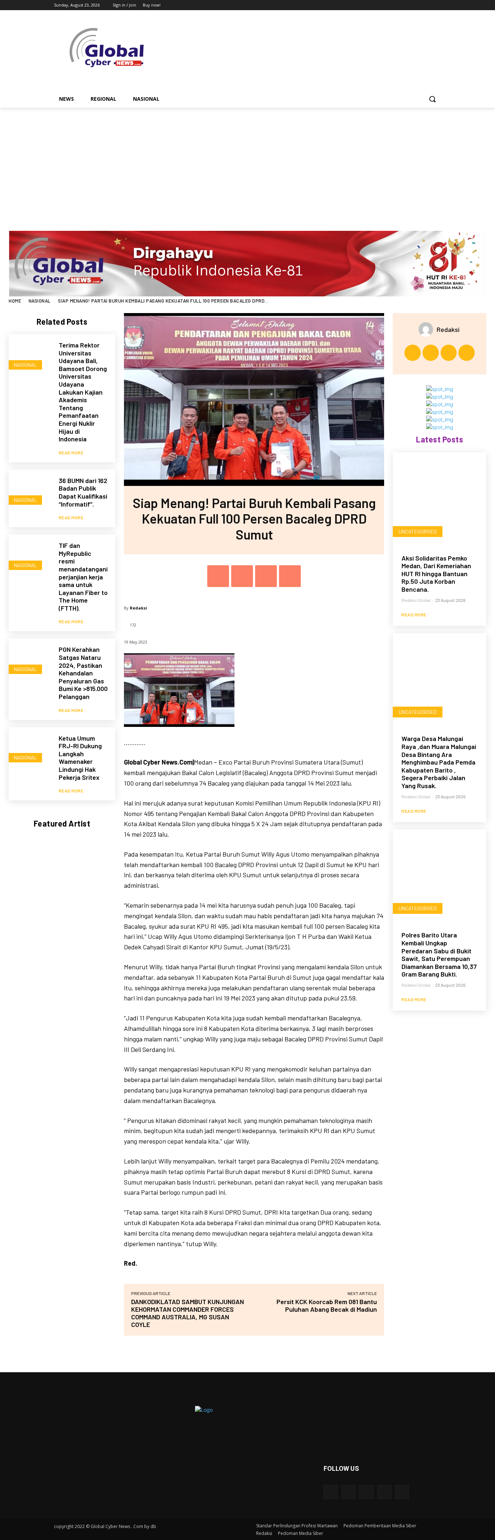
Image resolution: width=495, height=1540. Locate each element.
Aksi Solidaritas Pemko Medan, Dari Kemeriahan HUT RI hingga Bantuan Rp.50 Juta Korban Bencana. (436, 573)
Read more (71, 452)
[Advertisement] (247, 162)
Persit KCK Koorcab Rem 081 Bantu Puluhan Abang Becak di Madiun (326, 1305)
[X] (417, 5)
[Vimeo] (427, 5)
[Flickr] (366, 1492)
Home (15, 301)
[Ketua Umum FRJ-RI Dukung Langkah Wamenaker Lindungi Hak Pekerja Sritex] (30, 748)
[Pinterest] (266, 576)
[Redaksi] (428, 329)
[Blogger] (331, 1492)
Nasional (40, 301)
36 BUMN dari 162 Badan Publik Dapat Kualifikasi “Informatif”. (83, 492)
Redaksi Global (416, 600)
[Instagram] (407, 5)
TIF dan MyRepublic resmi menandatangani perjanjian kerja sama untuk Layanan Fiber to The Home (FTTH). (83, 576)
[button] (432, 99)
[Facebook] (396, 5)
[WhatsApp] (290, 576)
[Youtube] (437, 5)
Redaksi (138, 608)
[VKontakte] (402, 1492)
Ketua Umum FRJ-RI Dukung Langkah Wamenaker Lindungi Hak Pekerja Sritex (80, 757)
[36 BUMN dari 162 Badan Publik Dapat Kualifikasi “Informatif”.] (30, 491)
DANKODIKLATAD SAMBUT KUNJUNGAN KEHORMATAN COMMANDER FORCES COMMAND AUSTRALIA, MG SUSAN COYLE (187, 1313)
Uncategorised (418, 531)
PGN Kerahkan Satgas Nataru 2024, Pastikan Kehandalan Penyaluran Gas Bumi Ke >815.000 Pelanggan (83, 672)
